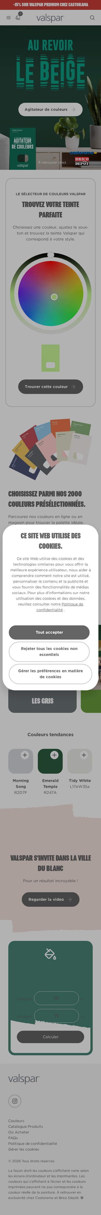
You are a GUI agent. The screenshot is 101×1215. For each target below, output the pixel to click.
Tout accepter (49, 632)
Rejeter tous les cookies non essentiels (49, 651)
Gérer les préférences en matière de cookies (50, 674)
